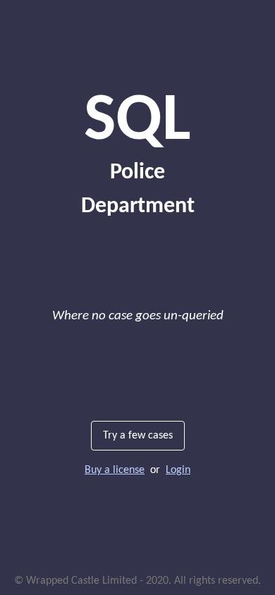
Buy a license (115, 470)
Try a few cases (138, 435)
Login (178, 470)
